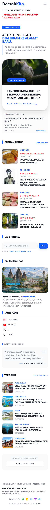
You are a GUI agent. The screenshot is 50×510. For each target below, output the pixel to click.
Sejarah (25, 170)
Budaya (12, 251)
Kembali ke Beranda (25, 464)
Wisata (24, 214)
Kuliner (25, 150)
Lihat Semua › (42, 142)
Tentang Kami (8, 483)
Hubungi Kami (24, 483)
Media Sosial (39, 483)
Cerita (29, 251)
